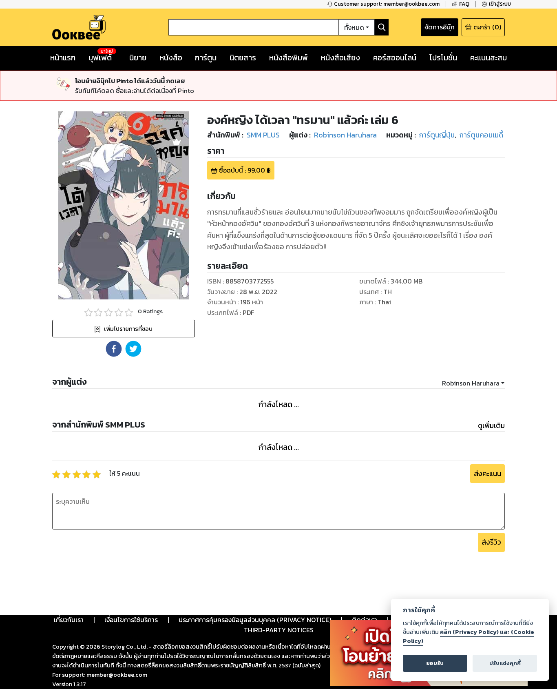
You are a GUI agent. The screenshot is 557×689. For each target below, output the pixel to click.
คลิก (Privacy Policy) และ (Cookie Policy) (468, 636)
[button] (114, 349)
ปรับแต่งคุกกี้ (505, 663)
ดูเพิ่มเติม (491, 425)
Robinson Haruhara (471, 383)
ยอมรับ (435, 663)
